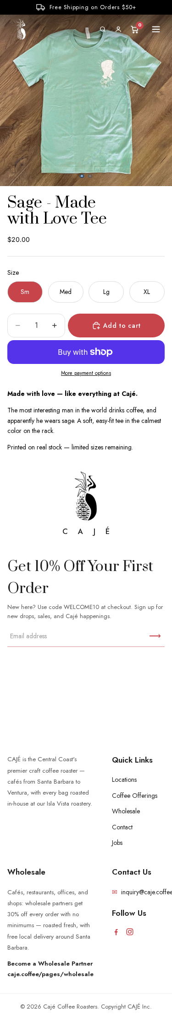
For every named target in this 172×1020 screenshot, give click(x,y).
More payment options (86, 373)
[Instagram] (130, 932)
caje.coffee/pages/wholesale (50, 974)
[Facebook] (116, 932)
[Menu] (156, 29)
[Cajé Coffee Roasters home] (21, 29)
